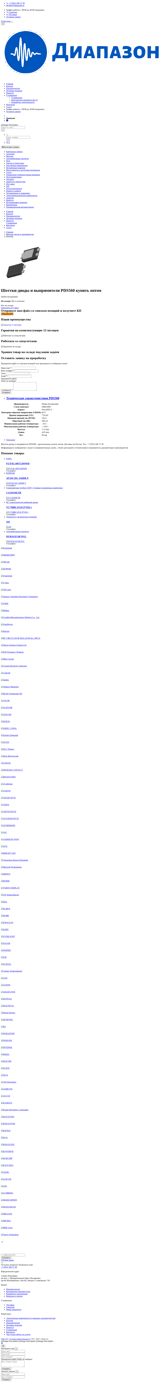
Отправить (6, 392)
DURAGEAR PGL (16, 536)
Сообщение (7, 390)
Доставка (12, 14)
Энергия (10, 198)
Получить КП (7, 314)
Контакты (10, 225)
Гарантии (12, 12)
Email (4, 376)
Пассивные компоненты (17, 165)
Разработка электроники (17, 1294)
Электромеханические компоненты (21, 195)
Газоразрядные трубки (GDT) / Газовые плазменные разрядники (34, 488)
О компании (16, 98)
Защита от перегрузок (15, 182)
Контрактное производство (18, 1291)
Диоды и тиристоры (15, 163)
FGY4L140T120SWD (18, 463)
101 (8, 522)
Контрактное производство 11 (24, 100)
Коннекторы (11, 205)
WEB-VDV (4, 1339)
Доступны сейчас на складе (18, 1334)
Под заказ (10, 184)
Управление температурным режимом (23, 175)
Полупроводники (14, 177)
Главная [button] (9, 84)
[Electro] (6, 21)
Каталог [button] (9, 86)
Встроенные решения (15, 168)
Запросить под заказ (10, 308)
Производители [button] (13, 88)
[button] (7, 135)
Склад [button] (9, 107)
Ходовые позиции (14, 218)
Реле (8, 161)
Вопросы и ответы (14, 1296)
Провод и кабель (13, 191)
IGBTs (9, 459)
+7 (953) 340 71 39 (16, 3)
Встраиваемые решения (16, 202)
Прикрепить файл (16, 1359)
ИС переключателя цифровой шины (22, 502)
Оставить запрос (13, 17)
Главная (9, 211)
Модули (9, 156)
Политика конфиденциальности (20, 1339)
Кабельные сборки (14, 152)
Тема (3, 373)
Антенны (10, 154)
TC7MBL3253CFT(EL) (19, 507)
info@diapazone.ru (16, 5)
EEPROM (10, 473)
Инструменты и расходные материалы (23, 170)
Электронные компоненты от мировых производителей (30, 1318)
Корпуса (10, 200)
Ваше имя (6, 368)
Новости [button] (10, 93)
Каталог (9, 214)
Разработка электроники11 (23, 102)
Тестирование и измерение (18, 193)
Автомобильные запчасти (17, 158)
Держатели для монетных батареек (21, 517)
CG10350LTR (13, 492)
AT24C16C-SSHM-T (17, 478)
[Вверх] (2, 1343)
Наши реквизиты (13, 1309)
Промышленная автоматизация (20, 207)
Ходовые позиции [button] (14, 91)
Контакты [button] (10, 105)
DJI (7, 186)
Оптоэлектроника (14, 189)
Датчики (10, 179)
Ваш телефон (7, 371)
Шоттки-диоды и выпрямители (20, 234)
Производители (13, 216)
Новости (10, 221)
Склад (9, 172)
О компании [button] (11, 95)
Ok (3, 1346)
